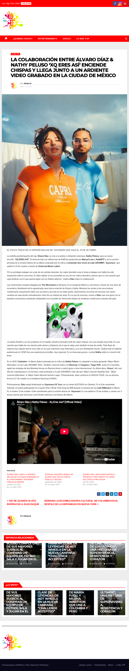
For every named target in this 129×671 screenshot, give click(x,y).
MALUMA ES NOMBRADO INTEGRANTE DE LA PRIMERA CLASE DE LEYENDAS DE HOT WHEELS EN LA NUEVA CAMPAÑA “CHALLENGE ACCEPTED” (62, 546)
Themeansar (43, 665)
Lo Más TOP (82, 39)
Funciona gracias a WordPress (13, 665)
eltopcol (27, 83)
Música (67, 39)
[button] (126, 39)
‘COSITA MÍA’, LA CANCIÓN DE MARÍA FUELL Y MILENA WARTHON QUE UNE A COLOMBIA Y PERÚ (78, 598)
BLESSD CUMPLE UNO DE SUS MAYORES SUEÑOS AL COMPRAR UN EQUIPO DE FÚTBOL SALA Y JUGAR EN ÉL (22, 551)
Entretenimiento (47, 39)
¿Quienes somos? (23, 39)
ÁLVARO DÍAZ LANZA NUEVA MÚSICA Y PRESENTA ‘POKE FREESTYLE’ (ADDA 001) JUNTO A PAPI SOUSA (99, 476)
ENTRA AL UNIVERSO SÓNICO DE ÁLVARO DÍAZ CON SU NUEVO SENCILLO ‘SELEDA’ (59, 476)
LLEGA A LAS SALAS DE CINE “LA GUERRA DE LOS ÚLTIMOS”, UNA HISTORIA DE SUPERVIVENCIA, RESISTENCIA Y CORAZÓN (105, 549)
